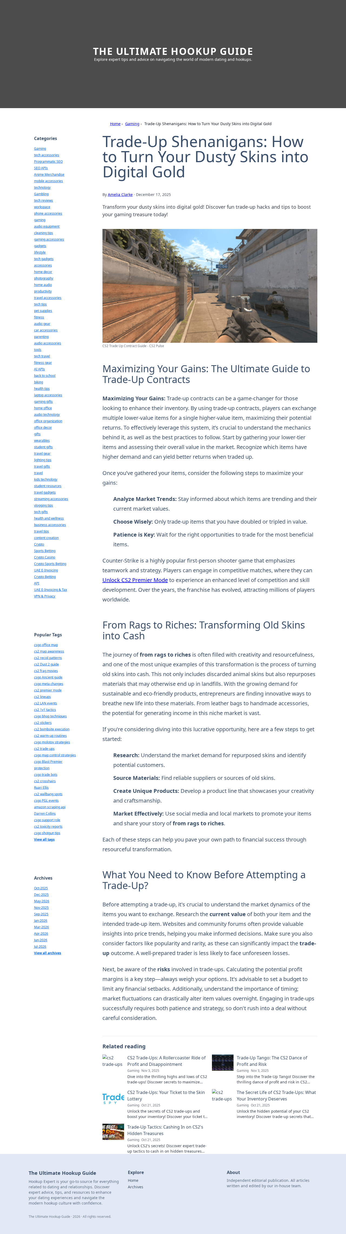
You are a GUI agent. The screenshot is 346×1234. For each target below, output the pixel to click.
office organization (48, 421)
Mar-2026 (41, 927)
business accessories (50, 525)
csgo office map (46, 645)
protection (41, 768)
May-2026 (41, 901)
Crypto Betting (45, 576)
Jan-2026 (40, 920)
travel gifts (42, 466)
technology (42, 187)
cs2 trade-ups (44, 748)
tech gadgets (44, 259)
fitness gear (43, 362)
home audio (43, 284)
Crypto (39, 544)
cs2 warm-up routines (50, 735)
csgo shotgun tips (47, 833)
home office (43, 408)
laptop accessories (48, 395)
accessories (43, 265)
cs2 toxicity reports (48, 826)
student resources (47, 486)
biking (38, 382)
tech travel (42, 356)
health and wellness (49, 518)
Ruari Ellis (41, 787)
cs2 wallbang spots (48, 794)
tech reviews (43, 200)
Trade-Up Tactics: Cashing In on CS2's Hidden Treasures (165, 1130)
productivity (43, 291)
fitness (39, 317)
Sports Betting (44, 550)
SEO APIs (41, 168)
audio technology (47, 414)
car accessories (46, 330)
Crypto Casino (44, 557)
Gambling (41, 194)
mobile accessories (48, 181)
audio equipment (46, 226)
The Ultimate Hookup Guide (173, 51)
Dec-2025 (41, 894)
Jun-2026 (40, 940)
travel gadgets (45, 492)
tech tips (40, 304)
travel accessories (47, 297)
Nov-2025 (41, 907)
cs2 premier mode (48, 690)
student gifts (43, 447)
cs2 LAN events (45, 703)
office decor (43, 427)
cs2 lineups (42, 696)
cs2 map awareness (49, 651)
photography (43, 278)
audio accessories (47, 343)
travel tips (41, 531)
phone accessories (48, 213)
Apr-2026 (41, 933)
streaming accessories (51, 499)
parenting (41, 336)
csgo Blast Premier (48, 761)
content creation (46, 537)
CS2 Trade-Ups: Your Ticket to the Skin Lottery (166, 1095)
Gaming (132, 123)
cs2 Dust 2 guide (46, 664)
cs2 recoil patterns (48, 658)
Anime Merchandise (49, 174)
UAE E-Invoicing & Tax (50, 589)
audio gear (42, 323)
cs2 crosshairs (45, 781)
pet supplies (43, 310)
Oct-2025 (41, 888)
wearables (42, 440)
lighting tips (42, 460)
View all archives (47, 953)
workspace (42, 207)
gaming (39, 220)
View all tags (44, 839)
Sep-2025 (41, 914)
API (36, 583)
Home (115, 123)
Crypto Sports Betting (50, 563)
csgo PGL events (46, 800)
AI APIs (39, 369)
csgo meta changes (48, 683)
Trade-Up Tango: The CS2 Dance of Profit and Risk (272, 1061)
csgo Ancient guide (48, 677)
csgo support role (47, 820)
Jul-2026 (40, 946)
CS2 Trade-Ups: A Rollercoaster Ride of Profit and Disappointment (166, 1061)
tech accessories (46, 155)
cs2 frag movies (46, 670)
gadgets (40, 246)
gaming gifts (43, 401)
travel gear (42, 453)
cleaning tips (43, 233)
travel (38, 473)
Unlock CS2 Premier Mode (135, 580)
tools (37, 349)
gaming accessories (49, 239)
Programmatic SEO (48, 161)
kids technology (45, 479)
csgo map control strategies (55, 755)
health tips (42, 388)
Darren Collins (45, 813)
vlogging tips (43, 505)
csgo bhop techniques (50, 716)
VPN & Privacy (44, 596)
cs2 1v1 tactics (45, 709)
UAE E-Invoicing (46, 570)
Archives (135, 1186)
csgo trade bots (45, 774)
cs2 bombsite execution (51, 729)
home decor (43, 272)
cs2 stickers (43, 722)
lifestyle (40, 252)
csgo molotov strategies (52, 742)
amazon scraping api (49, 807)
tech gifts (41, 512)
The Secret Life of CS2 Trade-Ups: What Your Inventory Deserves (276, 1095)
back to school (44, 375)
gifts (37, 434)
